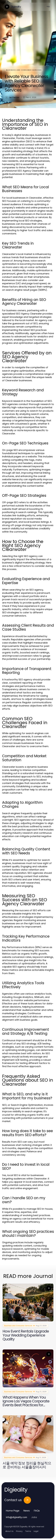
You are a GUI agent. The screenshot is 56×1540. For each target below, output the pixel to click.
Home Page (12, 1510)
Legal (36, 1531)
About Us (9, 1531)
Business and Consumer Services (24, 70)
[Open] (48, 6)
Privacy (19, 1531)
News (26, 1510)
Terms (28, 1531)
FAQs (37, 1510)
